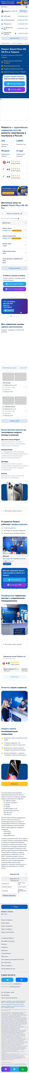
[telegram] (14, 1069)
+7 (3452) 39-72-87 (22, 28)
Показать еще (14, 677)
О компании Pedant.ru (7, 938)
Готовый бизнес (6, 953)
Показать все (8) (14, 38)
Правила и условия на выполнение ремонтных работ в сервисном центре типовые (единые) (13, 1002)
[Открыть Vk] (22, 980)
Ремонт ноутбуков (6, 929)
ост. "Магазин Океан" (9, 20)
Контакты (4, 944)
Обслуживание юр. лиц (8, 969)
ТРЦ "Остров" (7, 16)
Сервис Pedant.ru (5, 43)
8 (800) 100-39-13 (8, 975)
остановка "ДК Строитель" (7, 33)
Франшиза (4, 950)
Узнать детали (19, 2)
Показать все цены (14, 268)
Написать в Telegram (16, 84)
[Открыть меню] (26, 7)
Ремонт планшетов (6, 926)
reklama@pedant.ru (15, 987)
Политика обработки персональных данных (12, 1004)
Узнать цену (23, 11)
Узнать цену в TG (16, 580)
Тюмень (5, 7)
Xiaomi (26, 43)
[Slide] (12, 316)
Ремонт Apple (5, 923)
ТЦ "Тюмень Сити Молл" (8, 28)
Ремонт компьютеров (7, 932)
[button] (14, 218)
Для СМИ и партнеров (7, 941)
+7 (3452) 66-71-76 (22, 24)
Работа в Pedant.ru (6, 965)
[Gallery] (15, 619)
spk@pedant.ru (17, 984)
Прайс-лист (4, 956)
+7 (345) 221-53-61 (22, 33)
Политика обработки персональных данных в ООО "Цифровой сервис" (13, 1007)
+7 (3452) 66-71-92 (22, 16)
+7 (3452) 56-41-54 (22, 20)
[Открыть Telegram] (7, 980)
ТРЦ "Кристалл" (7, 24)
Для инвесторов (6, 962)
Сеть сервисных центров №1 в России (12, 959)
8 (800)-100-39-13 (10, 823)
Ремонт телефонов (17, 43)
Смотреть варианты (8, 193)
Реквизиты (4, 947)
